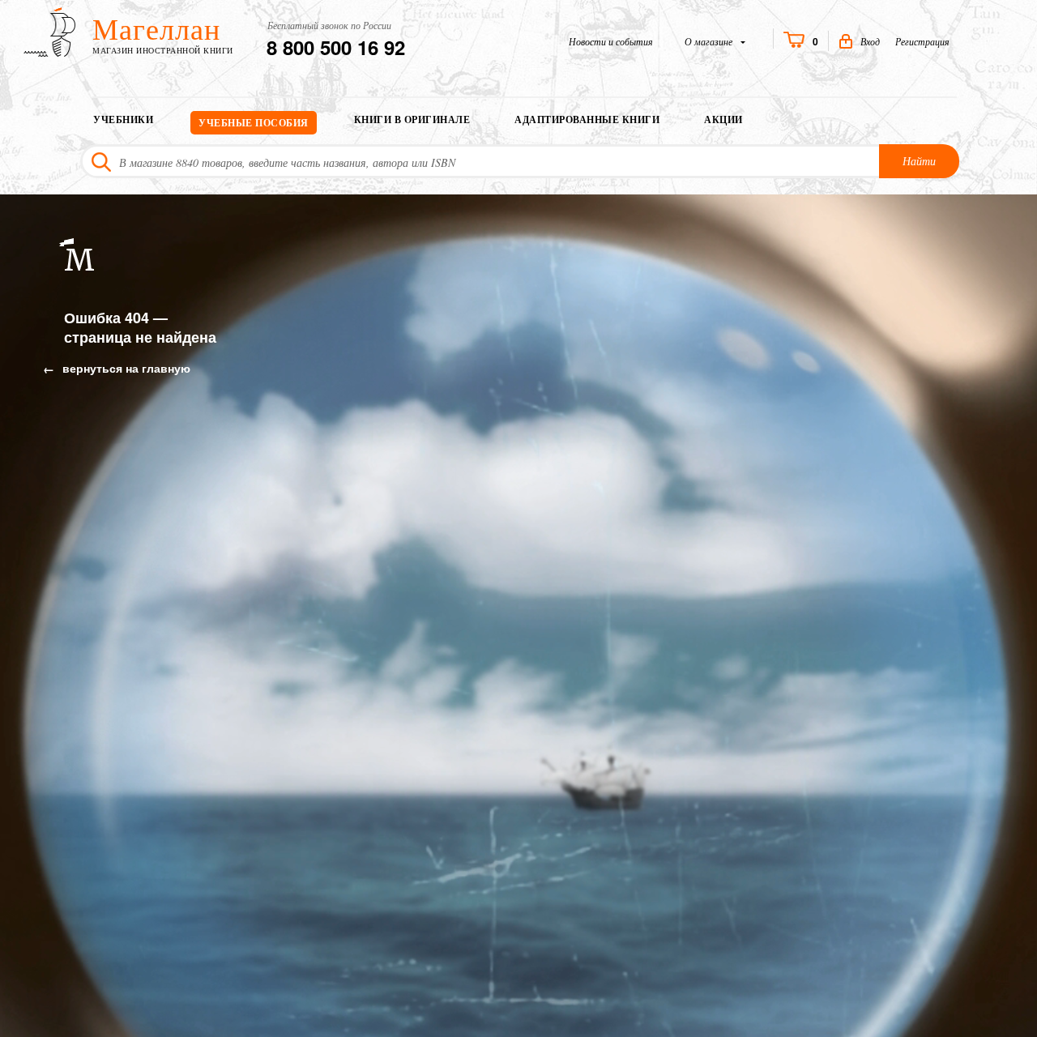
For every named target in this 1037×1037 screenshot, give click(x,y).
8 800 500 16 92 (336, 47)
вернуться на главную (124, 368)
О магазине (710, 41)
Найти (919, 161)
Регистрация (922, 41)
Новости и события (611, 41)
